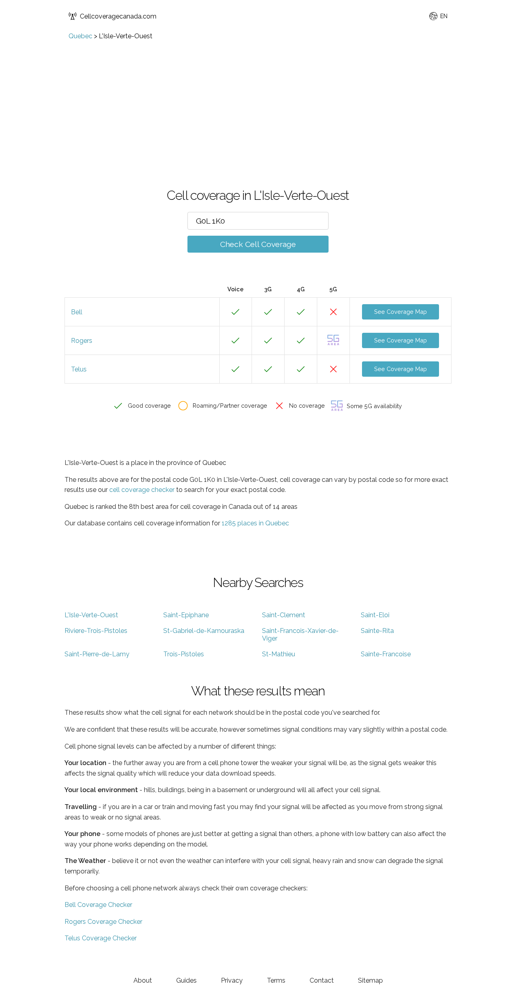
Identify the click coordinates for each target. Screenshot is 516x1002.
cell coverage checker (142, 490)
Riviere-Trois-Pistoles (95, 631)
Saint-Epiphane (186, 615)
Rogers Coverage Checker (103, 921)
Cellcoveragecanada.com (118, 16)
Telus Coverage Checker (100, 938)
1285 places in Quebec (255, 523)
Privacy (232, 980)
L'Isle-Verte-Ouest (91, 615)
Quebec (80, 36)
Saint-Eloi (375, 615)
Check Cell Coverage (258, 244)
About (142, 980)
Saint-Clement (283, 615)
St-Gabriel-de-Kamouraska (203, 631)
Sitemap (370, 980)
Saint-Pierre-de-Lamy (96, 654)
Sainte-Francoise (386, 654)
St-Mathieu (278, 654)
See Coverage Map (400, 311)
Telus (79, 369)
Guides (186, 980)
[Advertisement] (258, 100)
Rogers (81, 340)
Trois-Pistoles (183, 654)
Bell (76, 312)
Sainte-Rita (377, 631)
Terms (276, 980)
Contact (322, 980)
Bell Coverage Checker (98, 905)
